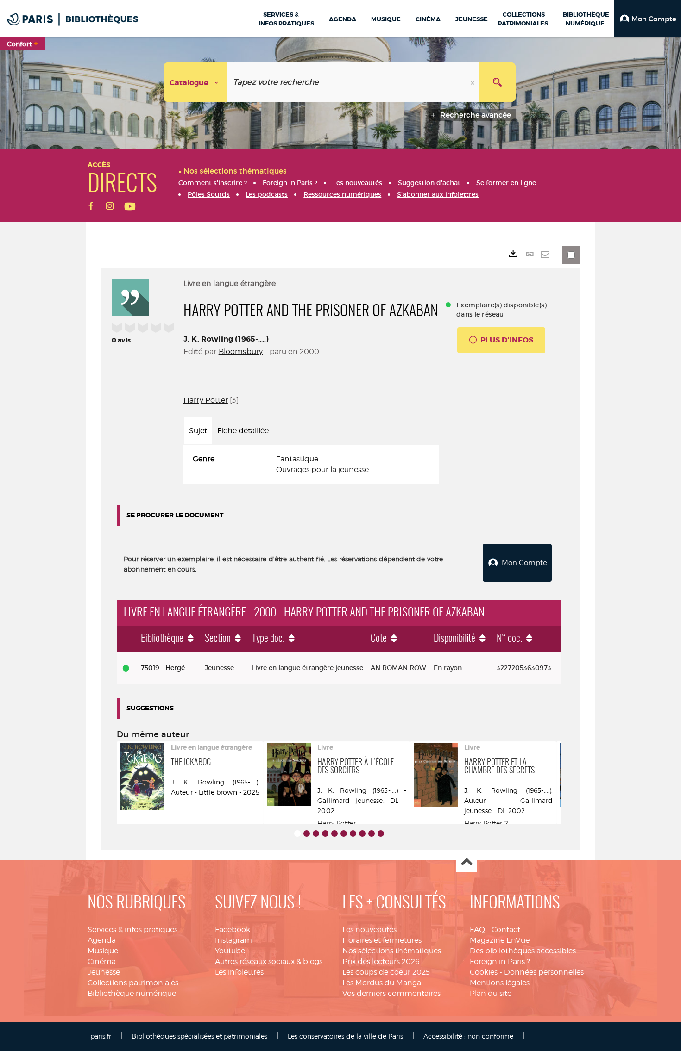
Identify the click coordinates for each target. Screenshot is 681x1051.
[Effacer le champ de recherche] (473, 82)
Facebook (232, 929)
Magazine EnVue (500, 940)
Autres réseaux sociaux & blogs (268, 961)
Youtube (230, 950)
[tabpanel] (311, 464)
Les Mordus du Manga (381, 982)
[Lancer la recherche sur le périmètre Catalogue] (497, 82)
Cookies (484, 972)
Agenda (102, 940)
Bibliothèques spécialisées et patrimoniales (199, 1036)
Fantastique (297, 458)
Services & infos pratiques (132, 929)
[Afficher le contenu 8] (362, 833)
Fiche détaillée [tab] (243, 430)
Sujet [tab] (198, 430)
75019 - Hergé (163, 668)
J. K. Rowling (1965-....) (226, 339)
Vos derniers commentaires (391, 993)
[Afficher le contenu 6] (343, 833)
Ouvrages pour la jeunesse (322, 469)
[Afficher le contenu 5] (334, 833)
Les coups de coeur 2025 (386, 972)
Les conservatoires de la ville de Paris (345, 1036)
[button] (647, 18)
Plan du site (490, 993)
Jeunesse (104, 972)
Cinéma (102, 961)
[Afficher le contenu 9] (371, 833)
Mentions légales (500, 982)
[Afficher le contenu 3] (316, 833)
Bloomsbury (241, 351)
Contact (506, 929)
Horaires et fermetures (382, 940)
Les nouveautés (369, 929)
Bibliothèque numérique (132, 993)
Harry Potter (205, 400)
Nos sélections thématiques (391, 950)
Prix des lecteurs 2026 (381, 961)
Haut (466, 862)
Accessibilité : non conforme (468, 1036)
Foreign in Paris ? (500, 961)
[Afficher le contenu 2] (306, 833)
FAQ (477, 929)
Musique (103, 950)
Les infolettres (239, 972)
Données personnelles (544, 972)
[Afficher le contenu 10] (381, 833)
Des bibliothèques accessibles (523, 950)
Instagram (233, 940)
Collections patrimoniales (133, 982)
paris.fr (100, 1036)
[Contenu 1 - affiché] (297, 833)
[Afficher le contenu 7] (353, 833)
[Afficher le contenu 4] (325, 833)
